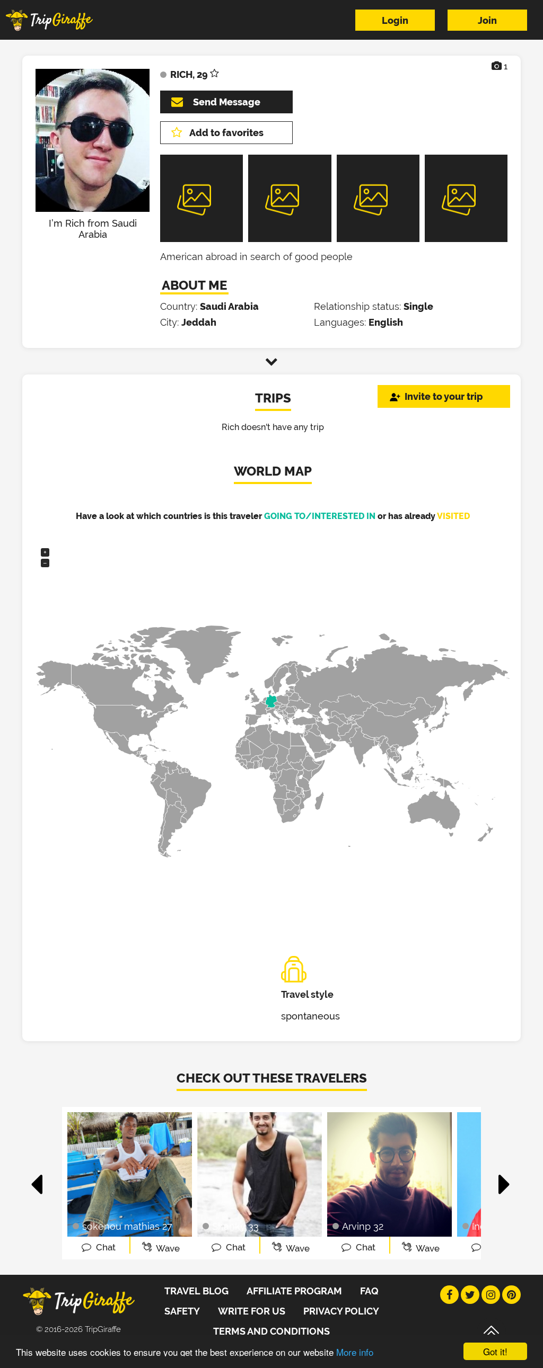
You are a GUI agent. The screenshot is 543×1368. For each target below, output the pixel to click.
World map (273, 471)
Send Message (226, 102)
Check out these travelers (272, 1078)
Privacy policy (341, 1311)
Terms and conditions (271, 1331)
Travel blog (196, 1291)
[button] (37, 1179)
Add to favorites (226, 132)
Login (395, 20)
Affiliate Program (294, 1291)
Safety (182, 1311)
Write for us (251, 1311)
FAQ (369, 1291)
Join (487, 20)
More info (354, 1351)
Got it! (495, 1351)
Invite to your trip (444, 396)
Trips (273, 398)
